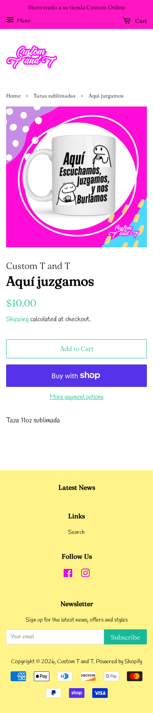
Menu (23, 21)
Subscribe (125, 637)
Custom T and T (75, 662)
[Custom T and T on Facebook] (68, 575)
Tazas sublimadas (54, 96)
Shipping (17, 319)
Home (13, 96)
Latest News (76, 487)
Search (76, 532)
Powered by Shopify (119, 662)
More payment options (77, 397)
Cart (140, 20)
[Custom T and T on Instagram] (85, 575)
